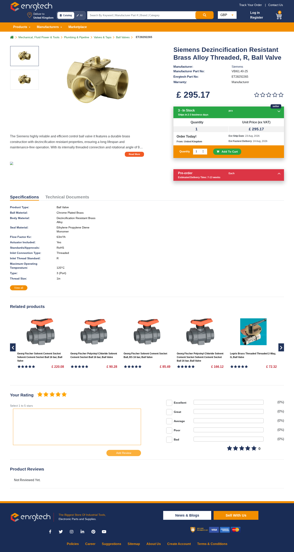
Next (13, 347)
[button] (279, 15)
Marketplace (77, 27)
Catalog (67, 15)
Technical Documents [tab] (67, 197)
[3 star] (52, 395)
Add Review (123, 452)
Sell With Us (236, 515)
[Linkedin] (82, 532)
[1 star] (40, 395)
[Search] (204, 15)
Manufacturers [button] (48, 27)
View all (18, 287)
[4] (275, 95)
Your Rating (22, 395)
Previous (281, 347)
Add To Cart (228, 151)
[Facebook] (50, 532)
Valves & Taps (102, 37)
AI (81, 15)
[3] (269, 95)
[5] (281, 95)
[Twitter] (61, 532)
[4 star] (58, 395)
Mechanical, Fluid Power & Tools (38, 37)
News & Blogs (187, 515)
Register (256, 17)
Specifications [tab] (24, 197)
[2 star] (46, 395)
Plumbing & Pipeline (76, 37)
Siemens (237, 66)
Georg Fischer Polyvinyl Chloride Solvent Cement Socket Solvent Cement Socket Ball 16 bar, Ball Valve (200, 357)
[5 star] (64, 395)
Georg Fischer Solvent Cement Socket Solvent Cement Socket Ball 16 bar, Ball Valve (39, 357)
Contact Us (275, 5)
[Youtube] (104, 532)
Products (20, 27)
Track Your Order (251, 5)
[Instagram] (72, 532)
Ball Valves (123, 37)
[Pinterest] (93, 532)
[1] (257, 95)
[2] (263, 95)
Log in (255, 12)
